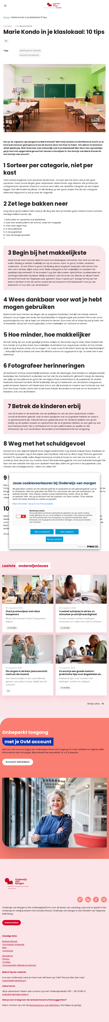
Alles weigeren (67, 531)
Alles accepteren (42, 531)
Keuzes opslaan (54, 539)
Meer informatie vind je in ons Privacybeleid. (32, 504)
